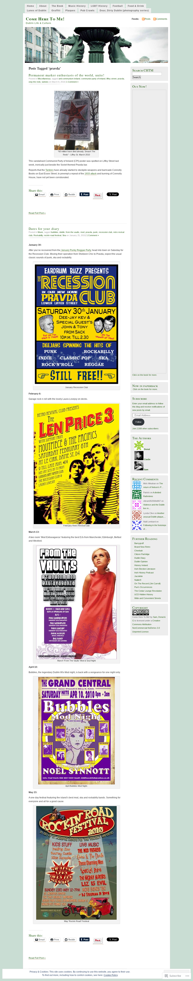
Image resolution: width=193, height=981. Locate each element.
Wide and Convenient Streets (147, 598)
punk (95, 232)
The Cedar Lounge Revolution (148, 591)
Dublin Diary (140, 558)
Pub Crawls (87, 10)
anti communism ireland (69, 79)
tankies (45, 82)
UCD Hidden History (143, 594)
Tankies (49, 170)
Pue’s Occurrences (143, 587)
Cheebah (138, 550)
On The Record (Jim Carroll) (147, 583)
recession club (105, 232)
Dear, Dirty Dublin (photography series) (124, 10)
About (43, 6)
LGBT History (99, 6)
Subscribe (139, 398)
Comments (161, 19)
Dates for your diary (44, 228)
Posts (147, 19)
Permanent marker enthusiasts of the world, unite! (66, 75)
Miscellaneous (44, 79)
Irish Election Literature (144, 569)
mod (82, 232)
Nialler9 (137, 580)
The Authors (141, 438)
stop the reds (35, 82)
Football (118, 6)
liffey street (111, 79)
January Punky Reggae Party (76, 250)
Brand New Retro (142, 547)
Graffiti (55, 10)
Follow (138, 422)
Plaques (70, 10)
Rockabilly (38, 235)
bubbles (54, 232)
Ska (64, 235)
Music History (77, 6)
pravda (121, 79)
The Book (57, 6)
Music (40, 232)
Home (30, 6)
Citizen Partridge (141, 554)
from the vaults (72, 232)
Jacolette (138, 576)
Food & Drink (136, 6)
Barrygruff (139, 543)
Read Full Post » (37, 213)
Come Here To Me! (45, 19)
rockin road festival (52, 235)
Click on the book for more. (144, 375)
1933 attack (90, 173)
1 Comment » (72, 82)
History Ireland (141, 565)
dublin (62, 232)
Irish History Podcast (144, 572)
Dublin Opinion (141, 561)
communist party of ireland (93, 79)
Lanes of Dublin (36, 10)
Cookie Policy (111, 975)
